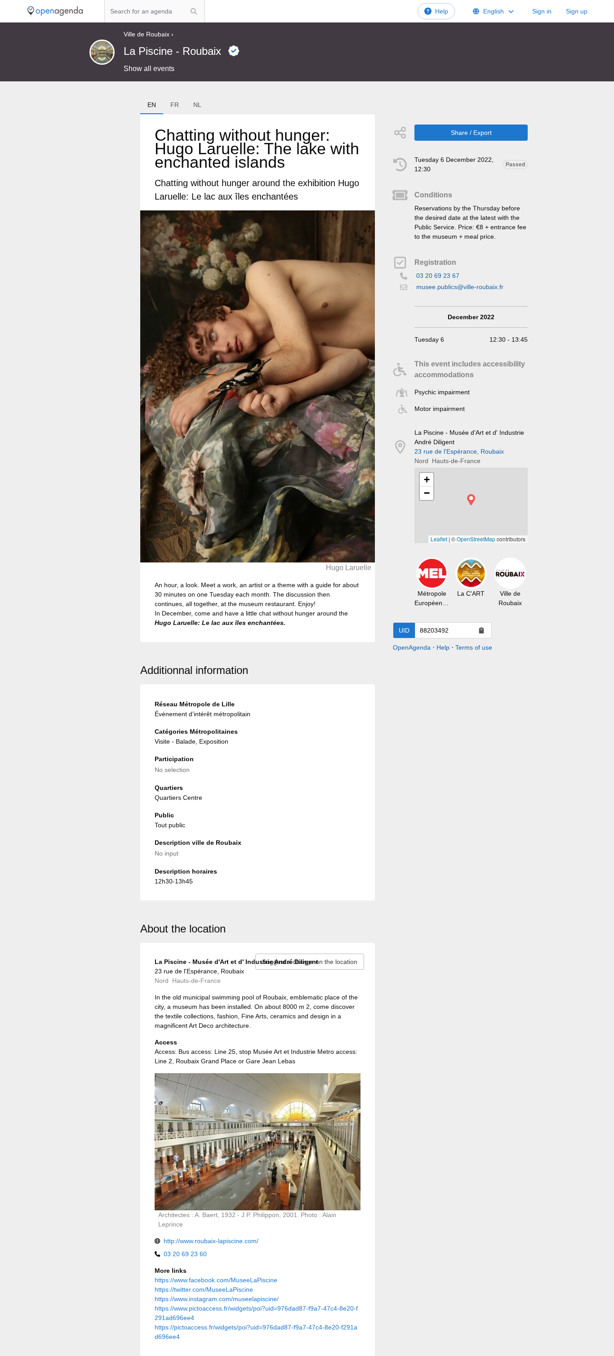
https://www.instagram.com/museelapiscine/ (217, 1298)
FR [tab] (174, 104)
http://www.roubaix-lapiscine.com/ (211, 1240)
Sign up (576, 11)
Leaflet (439, 539)
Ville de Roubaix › (149, 34)
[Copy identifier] (481, 630)
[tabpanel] (257, 378)
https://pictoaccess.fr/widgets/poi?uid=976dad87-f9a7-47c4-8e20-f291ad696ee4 (256, 1332)
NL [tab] (197, 104)
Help (441, 11)
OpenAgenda (412, 647)
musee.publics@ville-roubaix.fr (459, 286)
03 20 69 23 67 (437, 275)
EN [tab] (151, 104)
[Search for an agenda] (193, 11)
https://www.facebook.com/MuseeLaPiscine (216, 1280)
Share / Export (471, 132)
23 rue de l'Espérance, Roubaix (459, 451)
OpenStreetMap (476, 539)
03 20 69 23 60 (185, 1254)
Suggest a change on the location (309, 961)
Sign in (542, 11)
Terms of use (473, 647)
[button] (471, 499)
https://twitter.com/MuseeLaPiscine (204, 1289)
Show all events (149, 68)
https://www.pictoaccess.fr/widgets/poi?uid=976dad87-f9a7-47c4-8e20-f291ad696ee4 (256, 1313)
